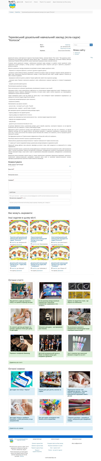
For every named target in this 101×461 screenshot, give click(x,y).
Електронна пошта (13, 174)
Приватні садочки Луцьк (37, 448)
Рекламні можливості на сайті (55, 445)
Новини (36, 2)
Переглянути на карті (65, 48)
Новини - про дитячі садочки (55, 450)
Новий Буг (17, 12)
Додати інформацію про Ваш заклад (62, 2)
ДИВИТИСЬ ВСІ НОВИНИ (17, 428)
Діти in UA (20, 2)
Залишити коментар (14, 208)
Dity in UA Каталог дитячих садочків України (21, 439)
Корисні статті (28, 2)
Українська (77, 52)
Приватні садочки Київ (37, 443)
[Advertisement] (50, 25)
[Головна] (12, 5)
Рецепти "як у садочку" (45, 2)
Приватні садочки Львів (37, 445)
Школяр (22, 456)
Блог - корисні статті (55, 448)
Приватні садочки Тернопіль (37, 450)
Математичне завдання (16, 198)
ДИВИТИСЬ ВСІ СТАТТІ (16, 362)
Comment (10, 180)
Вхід (92, 57)
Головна (11, 12)
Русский (77, 54)
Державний (19, 244)
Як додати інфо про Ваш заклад (55, 443)
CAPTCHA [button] (12, 192)
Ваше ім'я (10, 169)
